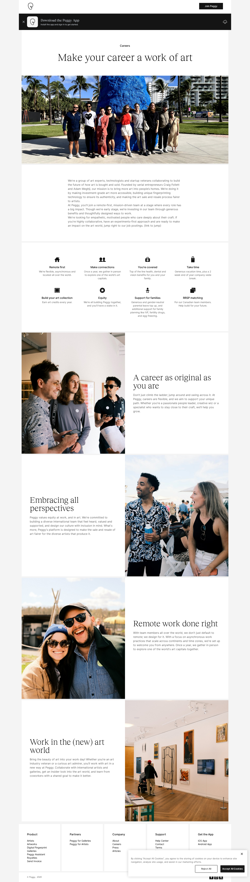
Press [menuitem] (115, 847)
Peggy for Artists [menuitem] (79, 844)
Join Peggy (211, 6)
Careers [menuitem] (116, 844)
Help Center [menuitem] (162, 840)
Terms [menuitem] (158, 847)
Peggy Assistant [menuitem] (36, 854)
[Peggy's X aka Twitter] (221, 877)
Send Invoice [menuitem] (34, 861)
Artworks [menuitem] (32, 844)
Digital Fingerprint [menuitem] (37, 847)
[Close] (242, 854)
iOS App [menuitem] (202, 840)
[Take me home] (30, 6)
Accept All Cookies (232, 868)
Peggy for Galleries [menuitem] (80, 840)
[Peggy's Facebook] (211, 877)
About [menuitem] (115, 840)
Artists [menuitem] (30, 840)
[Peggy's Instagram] (216, 877)
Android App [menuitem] (205, 844)
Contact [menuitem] (159, 844)
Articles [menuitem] (116, 850)
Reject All (206, 868)
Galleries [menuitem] (31, 850)
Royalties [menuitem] (32, 857)
